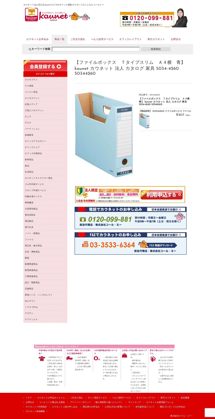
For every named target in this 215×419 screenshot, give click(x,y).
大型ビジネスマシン (34, 110)
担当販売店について (145, 407)
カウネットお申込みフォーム (51, 398)
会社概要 (185, 398)
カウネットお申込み (37, 39)
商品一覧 (59, 39)
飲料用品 (29, 160)
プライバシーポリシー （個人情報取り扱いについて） (96, 402)
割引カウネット (156, 39)
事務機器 (29, 203)
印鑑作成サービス (33, 197)
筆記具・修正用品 (33, 246)
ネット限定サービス (97, 398)
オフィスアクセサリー (35, 141)
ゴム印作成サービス (34, 184)
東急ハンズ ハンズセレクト (39, 295)
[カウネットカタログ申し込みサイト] (57, 20)
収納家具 (29, 135)
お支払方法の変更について (117, 407)
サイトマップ (134, 402)
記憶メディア (31, 104)
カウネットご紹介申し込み (65, 407)
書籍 (27, 258)
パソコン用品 (31, 92)
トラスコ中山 (31, 307)
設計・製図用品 (32, 283)
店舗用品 (29, 289)
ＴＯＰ (29, 398)
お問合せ (176, 39)
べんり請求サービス (102, 39)
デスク (28, 123)
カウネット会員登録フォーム (160, 402)
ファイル (29, 240)
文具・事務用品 (32, 252)
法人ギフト (30, 301)
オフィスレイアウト (130, 39)
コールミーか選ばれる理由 (52, 402)
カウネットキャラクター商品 (39, 178)
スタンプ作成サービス (35, 190)
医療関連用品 (31, 264)
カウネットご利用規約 (36, 407)
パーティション (32, 129)
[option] (104, 135)
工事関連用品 (31, 276)
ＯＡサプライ (31, 80)
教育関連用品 (31, 270)
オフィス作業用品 (33, 153)
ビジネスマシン (32, 98)
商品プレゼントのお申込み (172, 407)
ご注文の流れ (77, 39)
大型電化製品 (31, 209)
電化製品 (29, 221)
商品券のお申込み (91, 407)
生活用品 (29, 172)
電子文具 (29, 227)
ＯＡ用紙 (29, 86)
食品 (27, 166)
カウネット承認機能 (35, 411)
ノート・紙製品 (32, 233)
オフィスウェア (32, 147)
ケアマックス (31, 319)
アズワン (29, 313)
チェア (28, 117)
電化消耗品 (30, 215)
